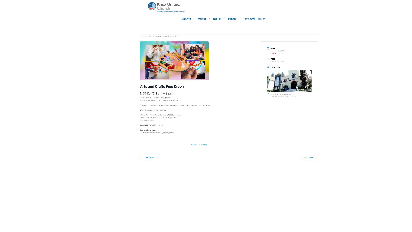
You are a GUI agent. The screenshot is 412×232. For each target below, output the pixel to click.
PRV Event (149, 158)
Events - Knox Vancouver (154, 36)
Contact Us (249, 18)
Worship (202, 18)
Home (144, 36)
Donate (232, 18)
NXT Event (308, 158)
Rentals (217, 18)
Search (261, 18)
